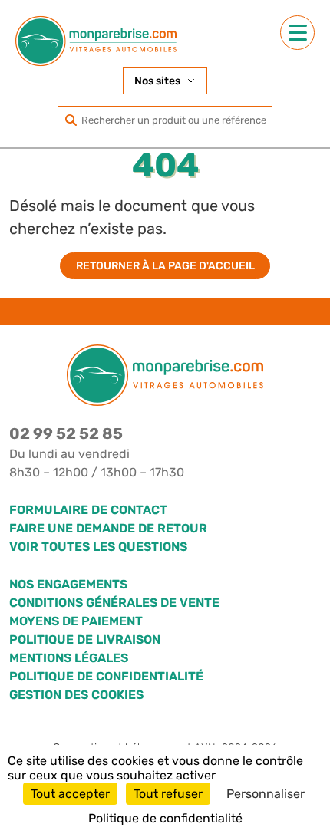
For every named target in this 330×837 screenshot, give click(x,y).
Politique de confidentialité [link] (165, 818)
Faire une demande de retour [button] (108, 528)
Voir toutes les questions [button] (98, 546)
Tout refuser (168, 793)
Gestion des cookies (76, 694)
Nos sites (157, 80)
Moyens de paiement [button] (76, 621)
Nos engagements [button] (68, 584)
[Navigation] (297, 32)
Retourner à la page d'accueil (165, 265)
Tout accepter (70, 793)
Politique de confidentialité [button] (106, 676)
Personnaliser (265, 793)
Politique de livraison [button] (84, 639)
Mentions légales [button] (68, 658)
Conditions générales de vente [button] (114, 602)
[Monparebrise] (96, 41)
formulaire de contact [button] (88, 510)
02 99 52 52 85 (66, 433)
